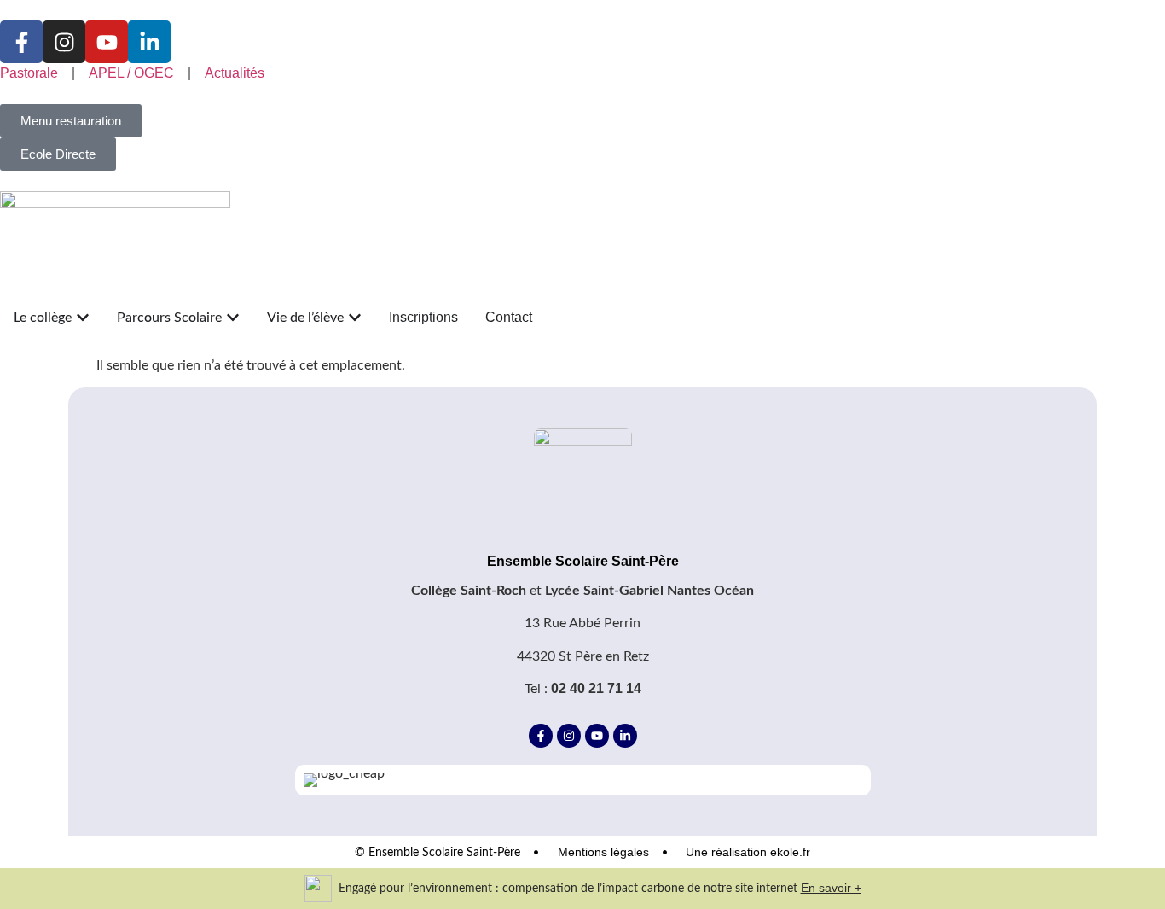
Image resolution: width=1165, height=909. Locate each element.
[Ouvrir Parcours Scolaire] (233, 317)
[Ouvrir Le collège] (83, 317)
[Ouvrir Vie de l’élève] (355, 317)
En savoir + (831, 887)
